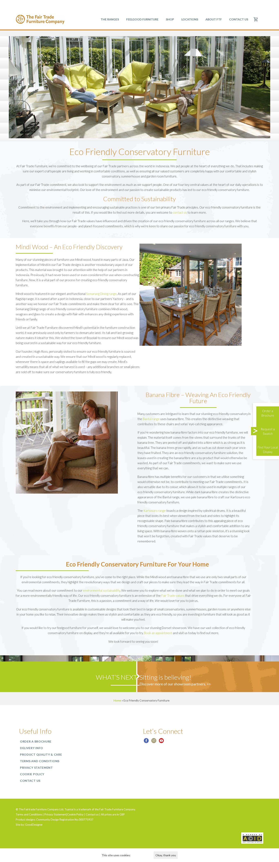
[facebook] (146, 742)
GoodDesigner (34, 824)
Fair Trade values (172, 595)
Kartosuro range (154, 510)
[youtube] (161, 742)
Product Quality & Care (41, 754)
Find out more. (140, 855)
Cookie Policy (32, 774)
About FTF (213, 19)
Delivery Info (31, 748)
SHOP (170, 19)
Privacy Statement (36, 767)
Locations (189, 19)
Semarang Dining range (101, 294)
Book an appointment (158, 633)
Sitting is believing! (165, 677)
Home (117, 700)
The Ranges (110, 19)
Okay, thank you (165, 855)
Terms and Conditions (39, 761)
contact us (180, 212)
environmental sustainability (101, 590)
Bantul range (151, 419)
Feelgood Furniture (142, 19)
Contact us (238, 19)
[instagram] (153, 742)
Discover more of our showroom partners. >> (175, 684)
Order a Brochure (35, 741)
